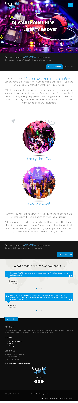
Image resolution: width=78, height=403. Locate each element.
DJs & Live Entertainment (15, 341)
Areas (46, 398)
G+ (42, 398)
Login (70, 398)
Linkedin (42, 381)
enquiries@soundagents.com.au (20, 363)
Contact (65, 398)
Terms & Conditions (55, 398)
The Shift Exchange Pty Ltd (41, 394)
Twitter (39, 381)
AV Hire (11, 343)
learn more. (69, 66)
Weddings (11, 346)
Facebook (35, 381)
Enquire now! (55, 66)
